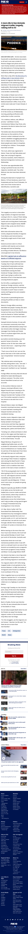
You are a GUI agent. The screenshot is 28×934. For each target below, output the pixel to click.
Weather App (15, 804)
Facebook (3, 899)
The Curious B (16, 839)
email (20, 920)
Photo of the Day (16, 887)
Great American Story (17, 844)
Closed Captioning (17, 861)
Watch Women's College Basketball (17, 909)
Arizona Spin (3, 836)
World (3, 635)
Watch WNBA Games (17, 911)
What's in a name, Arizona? (17, 854)
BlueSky (2, 903)
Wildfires (15, 800)
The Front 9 (15, 842)
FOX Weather (16, 809)
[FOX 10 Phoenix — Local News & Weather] (5, 2)
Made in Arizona (4, 846)
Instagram (3, 897)
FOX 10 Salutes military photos (18, 884)
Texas (9, 31)
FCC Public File (16, 867)
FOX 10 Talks (15, 841)
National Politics (16, 829)
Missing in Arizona (5, 848)
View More (23, 668)
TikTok (2, 896)
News (9, 635)
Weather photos (16, 889)
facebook (5, 920)
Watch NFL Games (17, 896)
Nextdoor (3, 905)
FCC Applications (16, 865)
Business (3, 823)
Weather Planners (16, 801)
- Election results (16, 825)
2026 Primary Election (17, 823)
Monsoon (15, 797)
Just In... (3, 668)
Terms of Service (15, 663)
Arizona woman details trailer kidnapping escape (9, 771)
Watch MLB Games (17, 900)
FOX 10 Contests (16, 878)
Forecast (15, 795)
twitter (8, 920)
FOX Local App (4, 887)
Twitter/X (3, 900)
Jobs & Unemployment (6, 826)
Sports (2, 815)
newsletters (23, 920)
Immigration (16, 631)
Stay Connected (17, 877)
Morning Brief (4, 809)
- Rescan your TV (16, 872)
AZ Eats (14, 836)
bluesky (18, 920)
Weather (15, 793)
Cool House (3, 842)
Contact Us (15, 862)
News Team (15, 869)
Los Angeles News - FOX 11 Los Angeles (5, 860)
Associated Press (4, 31)
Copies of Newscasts (17, 864)
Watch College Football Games (18, 898)
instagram (10, 920)
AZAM (2, 797)
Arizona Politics (16, 826)
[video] (14, 754)
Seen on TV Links (4, 813)
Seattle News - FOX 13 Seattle (6, 865)
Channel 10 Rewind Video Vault (5, 840)
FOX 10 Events (16, 880)
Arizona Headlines (5, 795)
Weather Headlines (17, 798)
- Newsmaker (16, 828)
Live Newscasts (4, 880)
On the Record (16, 847)
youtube (13, 920)
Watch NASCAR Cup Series (17, 902)
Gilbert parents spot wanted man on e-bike (10, 782)
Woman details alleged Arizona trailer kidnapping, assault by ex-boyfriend (11, 686)
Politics (15, 821)
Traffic (2, 816)
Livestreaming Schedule (4, 885)
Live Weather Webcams (4, 882)
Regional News (5, 858)
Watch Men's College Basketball (17, 906)
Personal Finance (4, 828)
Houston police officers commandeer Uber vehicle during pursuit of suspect (17, 702)
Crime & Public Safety (5, 798)
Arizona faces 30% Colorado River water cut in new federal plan (18, 691)
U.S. (9, 631)
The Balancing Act (17, 838)
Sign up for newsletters (18, 881)
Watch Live (22, 2)
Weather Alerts (16, 803)
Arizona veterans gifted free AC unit (8, 776)
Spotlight (3, 853)
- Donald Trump (16, 831)
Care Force (3, 838)
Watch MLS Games (17, 913)
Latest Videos (5, 745)
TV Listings (15, 870)
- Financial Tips (4, 829)
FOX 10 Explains (4, 800)
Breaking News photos (18, 886)
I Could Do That (16, 845)
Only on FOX (4, 834)
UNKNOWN (15, 850)
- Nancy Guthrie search (6, 850)
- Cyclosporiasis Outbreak (4, 804)
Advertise (15, 859)
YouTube (3, 894)
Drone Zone (3, 843)
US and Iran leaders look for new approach (12, 762)
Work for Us (15, 873)
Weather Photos (16, 806)
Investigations (4, 845)
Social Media (4, 892)
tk (15, 920)
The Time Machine (17, 848)
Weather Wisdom (16, 808)
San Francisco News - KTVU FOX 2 (5, 863)
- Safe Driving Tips (5, 818)
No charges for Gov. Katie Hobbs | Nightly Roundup (17, 696)
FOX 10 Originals (17, 834)
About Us (15, 858)
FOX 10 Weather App (5, 888)
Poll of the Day (4, 812)
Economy (3, 825)
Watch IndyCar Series (17, 904)
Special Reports (4, 851)
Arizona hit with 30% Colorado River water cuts (10, 766)
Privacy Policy (15, 662)
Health (2, 801)
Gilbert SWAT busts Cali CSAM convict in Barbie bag (17, 708)
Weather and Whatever (18, 851)
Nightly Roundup (4, 810)
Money (3, 821)
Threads (2, 902)
